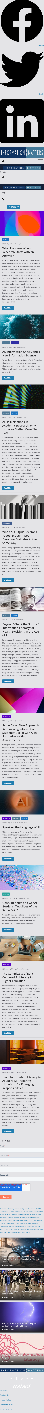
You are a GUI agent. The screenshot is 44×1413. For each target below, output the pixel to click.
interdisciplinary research (20, 1220)
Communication (14, 1212)
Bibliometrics (31, 1209)
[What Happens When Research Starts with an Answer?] (22, 223)
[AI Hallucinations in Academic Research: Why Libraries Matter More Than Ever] (22, 397)
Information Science (6, 1220)
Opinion (5, 239)
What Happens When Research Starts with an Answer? (18, 251)
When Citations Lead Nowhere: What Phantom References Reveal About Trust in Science (21, 1259)
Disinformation (38, 1212)
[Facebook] (16, 1378)
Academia (3, 1209)
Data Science (29, 1212)
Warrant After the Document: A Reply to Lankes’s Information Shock (19, 1324)
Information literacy (20, 1217)
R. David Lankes (20, 347)
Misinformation (10, 1223)
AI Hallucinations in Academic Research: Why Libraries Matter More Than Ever (20, 427)
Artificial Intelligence (20, 1209)
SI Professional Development (12, 1232)
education (3, 1215)
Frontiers (15, 343)
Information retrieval (32, 1217)
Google (21, 1215)
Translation (7, 523)
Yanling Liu (18, 244)
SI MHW (40, 1229)
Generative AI (15, 1215)
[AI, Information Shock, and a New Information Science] (22, 327)
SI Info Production (10, 1229)
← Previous (5, 1140)
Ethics (8, 1215)
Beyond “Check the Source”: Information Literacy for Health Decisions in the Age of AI (20, 629)
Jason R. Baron (20, 721)
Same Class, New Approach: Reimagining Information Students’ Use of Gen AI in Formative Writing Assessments (20, 732)
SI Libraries (34, 1229)
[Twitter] (11, 1378)
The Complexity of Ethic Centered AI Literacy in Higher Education (18, 977)
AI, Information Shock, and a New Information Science (21, 353)
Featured (6, 343)
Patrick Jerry (23, 823)
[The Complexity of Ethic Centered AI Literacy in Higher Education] (22, 948)
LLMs (34, 1220)
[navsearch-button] (3, 161)
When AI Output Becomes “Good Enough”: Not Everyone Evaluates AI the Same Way (19, 537)
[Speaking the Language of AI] (22, 802)
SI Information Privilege (23, 1229)
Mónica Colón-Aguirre (24, 969)
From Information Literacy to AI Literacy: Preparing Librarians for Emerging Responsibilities (21, 1082)
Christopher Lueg (23, 898)
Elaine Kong (19, 620)
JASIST (30, 1220)
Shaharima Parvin (21, 417)
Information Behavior (6, 1217)
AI (7, 1209)
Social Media (26, 1232)
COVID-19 (22, 1212)
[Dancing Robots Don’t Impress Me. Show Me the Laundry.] (22, 1285)
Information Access (35, 1215)
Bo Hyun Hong (20, 527)
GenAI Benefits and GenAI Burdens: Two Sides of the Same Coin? (19, 906)
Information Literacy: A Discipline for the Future (20, 1356)
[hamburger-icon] (40, 159)
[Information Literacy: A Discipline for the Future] (22, 1349)
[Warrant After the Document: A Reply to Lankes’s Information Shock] (22, 1317)
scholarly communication (16, 1226)
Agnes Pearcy (21, 1072)
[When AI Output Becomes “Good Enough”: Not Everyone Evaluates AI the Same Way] (22, 507)
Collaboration (4, 1212)
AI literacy (11, 1209)
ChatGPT (38, 1209)
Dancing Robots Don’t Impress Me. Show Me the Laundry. (21, 1292)
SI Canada (28, 1226)
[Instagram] (21, 1378)
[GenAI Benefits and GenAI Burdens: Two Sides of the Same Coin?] (22, 877)
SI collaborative (35, 1226)
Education (6, 716)
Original (6, 894)
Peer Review (27, 1223)
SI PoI (1, 1232)
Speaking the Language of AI (21, 827)
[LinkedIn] (27, 1378)
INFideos (26, 1215)
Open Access (19, 1223)
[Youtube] (32, 1378)
